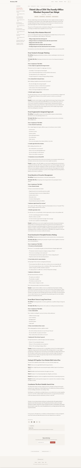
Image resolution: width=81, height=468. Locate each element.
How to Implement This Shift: (20, 14)
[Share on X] (29, 422)
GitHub (36, 462)
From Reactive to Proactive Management (20, 23)
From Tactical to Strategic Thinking (20, 12)
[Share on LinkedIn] (32, 422)
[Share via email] (37, 422)
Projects (56, 1)
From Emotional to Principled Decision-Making (20, 29)
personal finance (48, 16)
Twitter (43, 462)
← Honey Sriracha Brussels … (35, 451)
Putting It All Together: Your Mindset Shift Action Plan (20, 41)
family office (36, 16)
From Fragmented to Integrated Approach (19, 17)
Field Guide (61, 1)
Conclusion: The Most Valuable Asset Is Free (19, 44)
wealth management (55, 16)
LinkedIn (39, 462)
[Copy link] (39, 422)
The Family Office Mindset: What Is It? (19, 9)
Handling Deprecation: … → (46, 451)
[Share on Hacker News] (34, 422)
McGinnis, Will (13, 1)
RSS (45, 462)
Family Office (31, 428)
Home (29, 6)
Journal (52, 1)
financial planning (42, 16)
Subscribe (52, 442)
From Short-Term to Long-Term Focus (20, 35)
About (65, 1)
